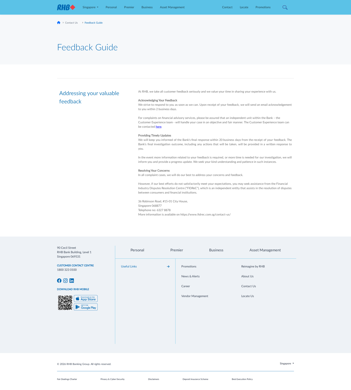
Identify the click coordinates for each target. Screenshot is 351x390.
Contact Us (71, 23)
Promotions (263, 7)
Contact (227, 7)
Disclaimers (153, 379)
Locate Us (247, 296)
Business (147, 7)
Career (185, 286)
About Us (247, 276)
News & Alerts (190, 276)
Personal (111, 7)
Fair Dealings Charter (67, 379)
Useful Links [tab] (129, 266)
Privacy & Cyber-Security (112, 379)
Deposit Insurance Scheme (195, 379)
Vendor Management (194, 296)
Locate (244, 7)
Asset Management (172, 7)
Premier (129, 7)
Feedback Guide (94, 23)
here (158, 126)
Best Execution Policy (242, 379)
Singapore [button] (89, 7)
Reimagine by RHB (253, 266)
